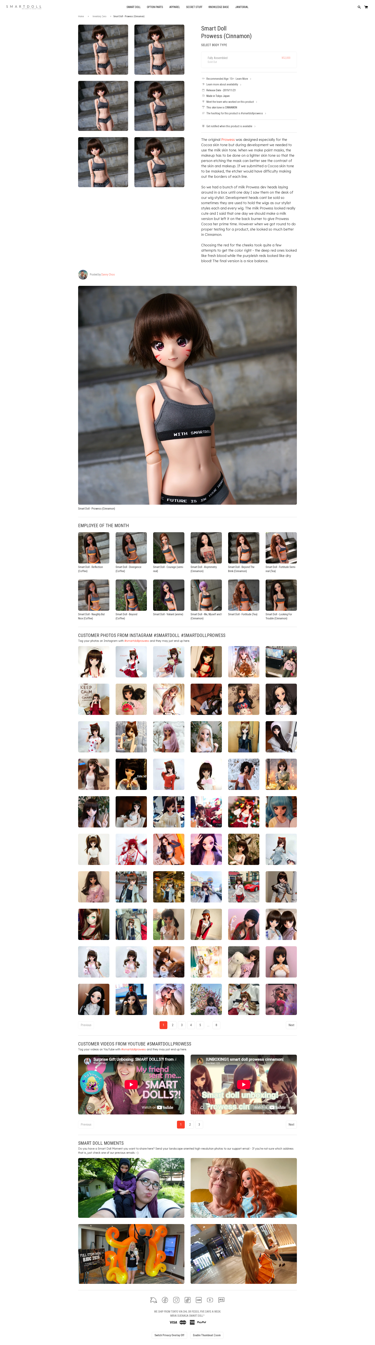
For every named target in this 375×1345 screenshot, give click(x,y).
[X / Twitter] (153, 1300)
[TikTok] (187, 1300)
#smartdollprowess (136, 641)
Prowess (228, 139)
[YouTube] (210, 1300)
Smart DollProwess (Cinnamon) (226, 32)
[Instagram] (176, 1300)
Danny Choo (108, 274)
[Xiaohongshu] (198, 1300)
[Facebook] (165, 1300)
